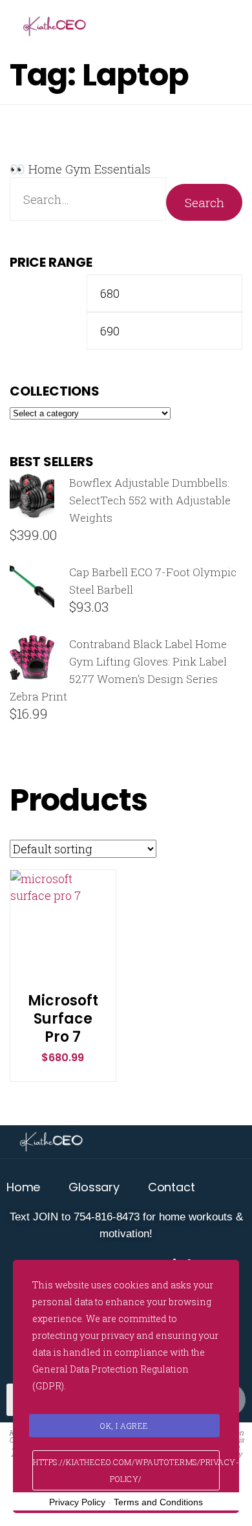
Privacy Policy (77, 1502)
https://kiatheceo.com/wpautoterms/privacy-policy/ (126, 1470)
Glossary (94, 1187)
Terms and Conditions (158, 1502)
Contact (171, 1187)
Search (204, 202)
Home (23, 1187)
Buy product (63, 944)
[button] (63, 911)
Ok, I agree (124, 1425)
